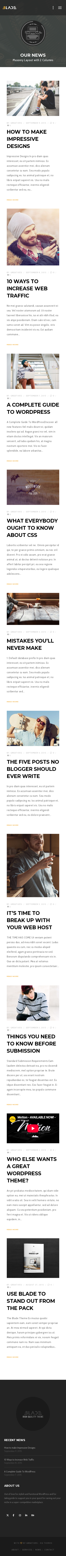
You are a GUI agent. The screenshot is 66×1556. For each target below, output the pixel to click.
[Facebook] (13, 1515)
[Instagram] (19, 1515)
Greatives (16, 123)
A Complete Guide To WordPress (19, 1471)
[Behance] (32, 1515)
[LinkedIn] (26, 1515)
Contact (49, 1550)
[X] (7, 1515)
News (38, 1550)
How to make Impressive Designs (19, 1447)
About (15, 1550)
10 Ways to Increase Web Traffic (19, 1459)
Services (27, 1550)
